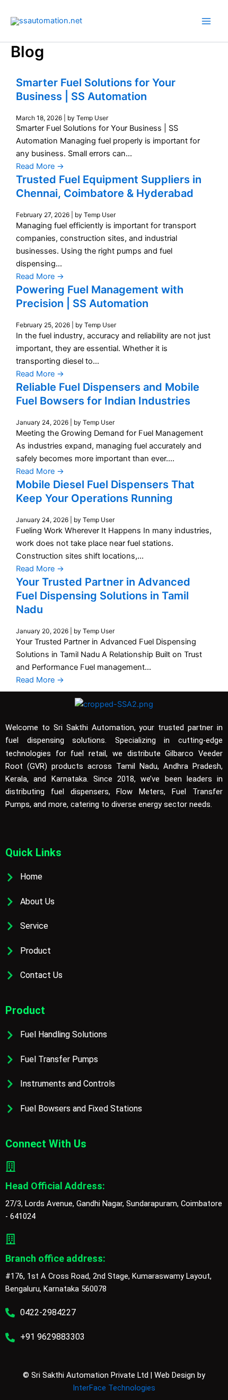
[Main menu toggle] (206, 21)
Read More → (40, 166)
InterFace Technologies (114, 1388)
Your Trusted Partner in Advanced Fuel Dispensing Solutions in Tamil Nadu (103, 596)
